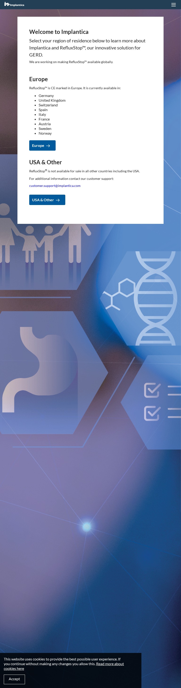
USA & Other (43, 199)
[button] (173, 4)
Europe (38, 145)
